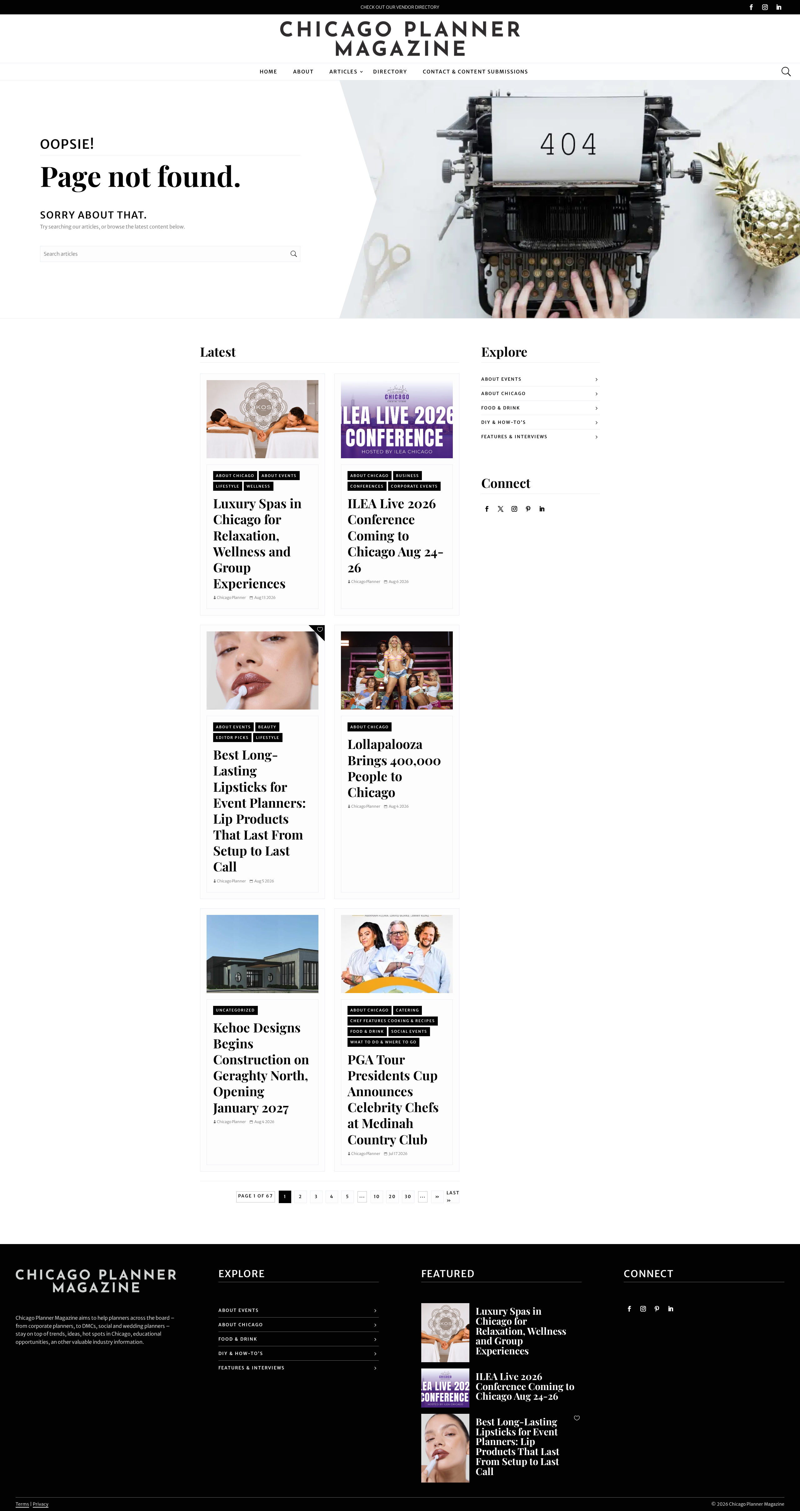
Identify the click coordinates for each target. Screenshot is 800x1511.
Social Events (409, 1031)
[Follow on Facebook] (751, 7)
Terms (22, 1504)
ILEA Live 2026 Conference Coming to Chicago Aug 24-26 (396, 534)
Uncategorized (235, 1010)
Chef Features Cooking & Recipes (392, 1020)
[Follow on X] (500, 509)
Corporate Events (414, 486)
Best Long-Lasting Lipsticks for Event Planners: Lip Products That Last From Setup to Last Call (259, 810)
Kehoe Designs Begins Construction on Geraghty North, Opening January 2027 (261, 1067)
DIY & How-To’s (503, 422)
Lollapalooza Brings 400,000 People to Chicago (394, 767)
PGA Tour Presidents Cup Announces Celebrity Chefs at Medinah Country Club (393, 1099)
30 (408, 1196)
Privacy (40, 1504)
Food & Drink (367, 1031)
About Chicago (235, 475)
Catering (407, 1010)
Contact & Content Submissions (475, 71)
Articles (343, 71)
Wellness (258, 486)
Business (407, 475)
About (303, 71)
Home (269, 71)
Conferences (367, 486)
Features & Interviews (514, 436)
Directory (390, 71)
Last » (453, 1197)
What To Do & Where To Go (383, 1042)
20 (392, 1196)
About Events (279, 475)
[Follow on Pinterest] (528, 509)
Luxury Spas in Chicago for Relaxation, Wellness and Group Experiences (257, 542)
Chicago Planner (231, 597)
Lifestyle (227, 486)
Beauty (267, 727)
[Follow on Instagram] (765, 7)
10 (377, 1196)
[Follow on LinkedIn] (778, 7)
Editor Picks (232, 737)
